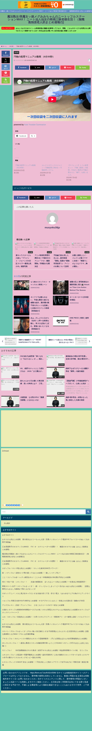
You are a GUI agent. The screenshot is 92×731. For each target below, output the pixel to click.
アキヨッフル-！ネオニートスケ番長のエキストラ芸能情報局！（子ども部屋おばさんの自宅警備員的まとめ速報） (45, 638)
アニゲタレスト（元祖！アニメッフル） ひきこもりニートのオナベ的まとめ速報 (33, 605)
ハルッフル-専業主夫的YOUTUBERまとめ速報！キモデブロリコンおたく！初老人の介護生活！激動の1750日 (43, 601)
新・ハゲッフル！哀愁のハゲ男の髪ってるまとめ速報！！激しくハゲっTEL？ (31, 573)
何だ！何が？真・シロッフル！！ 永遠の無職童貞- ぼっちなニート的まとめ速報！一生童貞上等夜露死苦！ (44, 582)
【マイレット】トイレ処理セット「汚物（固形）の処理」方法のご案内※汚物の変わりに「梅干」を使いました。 (78, 170)
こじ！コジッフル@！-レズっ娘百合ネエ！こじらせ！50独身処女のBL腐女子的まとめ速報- (36, 577)
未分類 (16, 52)
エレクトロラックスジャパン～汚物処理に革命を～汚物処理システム (52, 167)
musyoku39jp (52, 227)
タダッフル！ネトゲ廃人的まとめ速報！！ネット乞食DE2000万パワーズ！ (30, 568)
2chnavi (5, 451)
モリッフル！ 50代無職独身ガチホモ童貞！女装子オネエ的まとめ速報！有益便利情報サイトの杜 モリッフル (45, 650)
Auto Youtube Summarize (35, 125)
